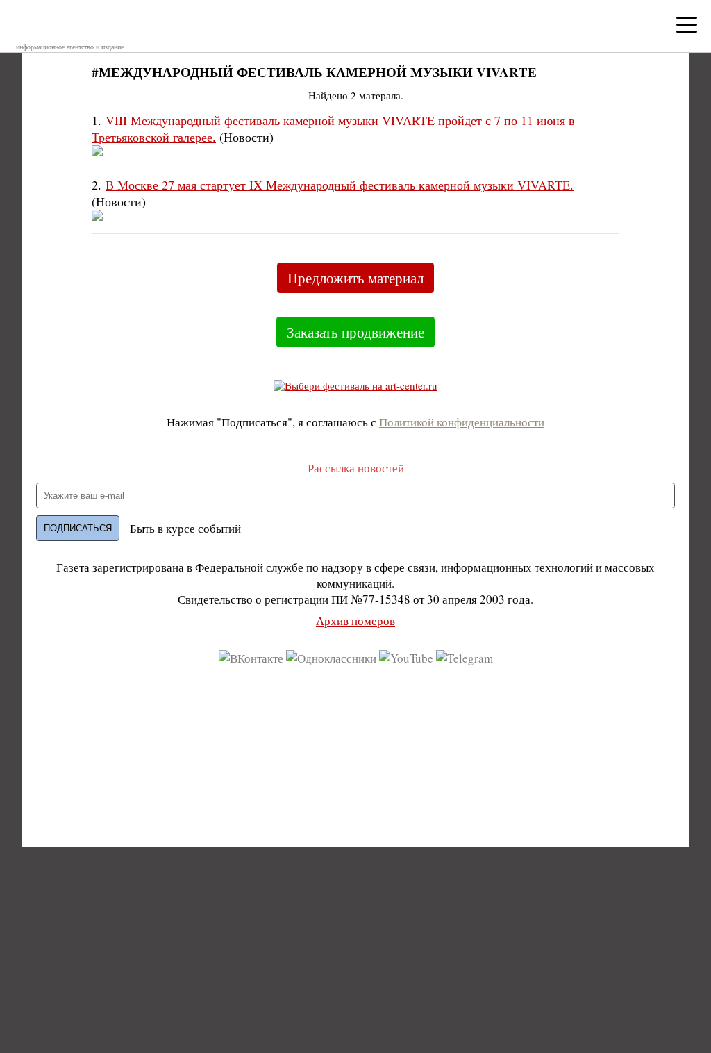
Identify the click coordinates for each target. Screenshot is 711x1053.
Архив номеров (355, 621)
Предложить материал (355, 278)
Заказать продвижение (355, 332)
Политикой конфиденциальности (461, 422)
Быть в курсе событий (185, 528)
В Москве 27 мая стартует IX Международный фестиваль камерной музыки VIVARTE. (340, 184)
